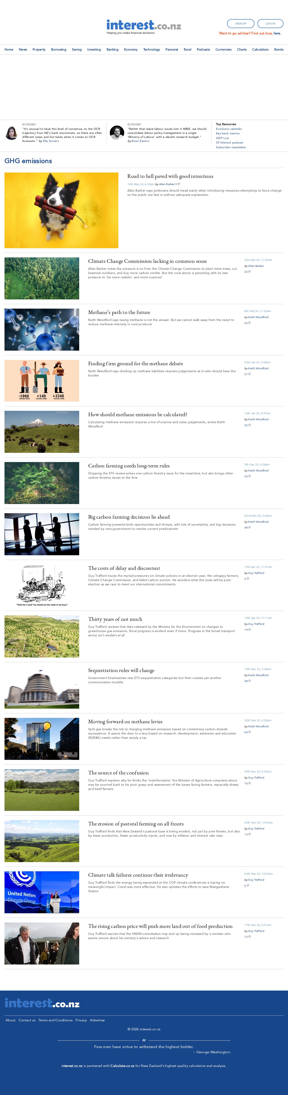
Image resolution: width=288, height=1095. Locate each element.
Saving (77, 49)
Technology (151, 49)
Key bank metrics (228, 133)
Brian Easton (140, 141)
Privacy (81, 1020)
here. (277, 33)
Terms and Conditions (55, 1020)
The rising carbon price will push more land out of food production (160, 925)
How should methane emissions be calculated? (137, 414)
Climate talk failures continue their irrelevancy (138, 874)
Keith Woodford (258, 317)
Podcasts (203, 49)
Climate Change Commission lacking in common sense (147, 260)
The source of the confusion (118, 772)
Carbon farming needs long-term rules (129, 465)
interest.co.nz (72, 1066)
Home (8, 49)
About (11, 1020)
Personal (172, 49)
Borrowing (58, 49)
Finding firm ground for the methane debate (135, 363)
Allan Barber (167, 184)
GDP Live (222, 138)
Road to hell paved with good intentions (170, 176)
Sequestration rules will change (121, 670)
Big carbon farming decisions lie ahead (129, 516)
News (23, 49)
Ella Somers (51, 141)
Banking (113, 49)
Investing (94, 49)
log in (270, 23)
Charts (242, 49)
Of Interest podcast (229, 143)
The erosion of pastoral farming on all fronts (136, 823)
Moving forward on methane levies (125, 721)
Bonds (279, 49)
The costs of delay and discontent (124, 567)
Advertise (97, 1020)
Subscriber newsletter (231, 147)
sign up (240, 23)
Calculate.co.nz (122, 1066)
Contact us (27, 1020)
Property (39, 49)
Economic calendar (229, 129)
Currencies (224, 49)
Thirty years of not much (115, 618)
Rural (187, 49)
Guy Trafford (256, 573)
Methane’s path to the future (119, 312)
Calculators (260, 49)
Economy (131, 49)
